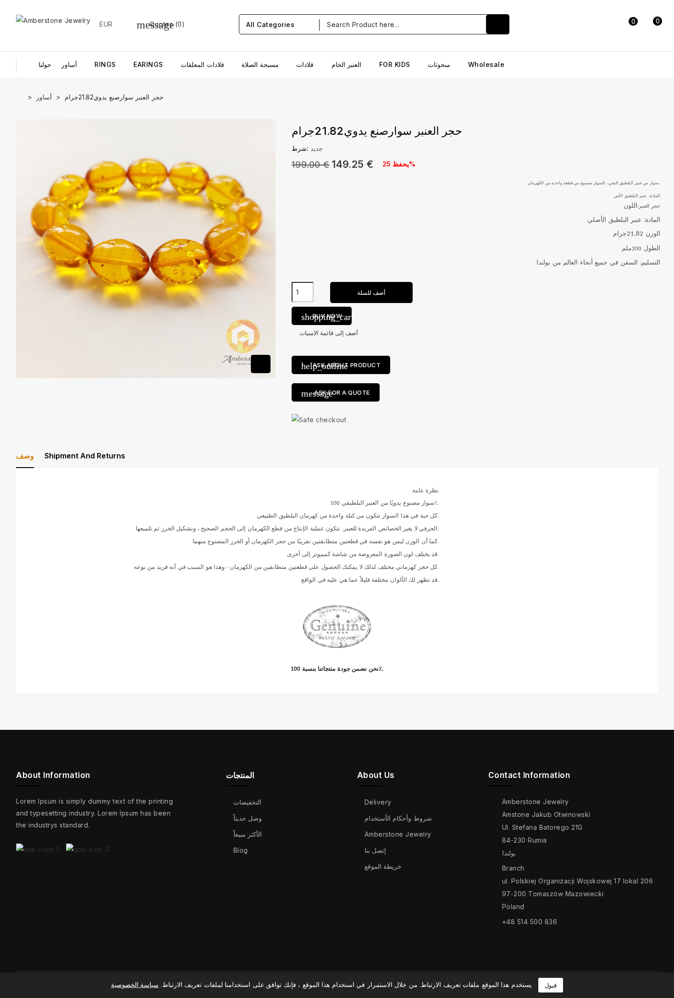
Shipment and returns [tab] (84, 455)
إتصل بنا (376, 850)
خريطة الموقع (383, 866)
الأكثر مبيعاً (247, 834)
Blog (240, 850)
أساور (69, 64)
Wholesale (486, 64)
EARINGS (148, 64)
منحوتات (439, 64)
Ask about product (341, 366)
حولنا (45, 64)
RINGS (105, 64)
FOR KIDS (394, 64)
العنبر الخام (346, 64)
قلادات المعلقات (202, 64)
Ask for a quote (335, 393)
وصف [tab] (25, 455)
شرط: (300, 148)
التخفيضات (247, 802)
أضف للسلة (371, 292)
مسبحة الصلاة (260, 64)
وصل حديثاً (247, 818)
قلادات (305, 64)
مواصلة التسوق (582, 124)
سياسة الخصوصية (135, 984)
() (161, 24)
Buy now (326, 317)
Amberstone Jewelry (398, 834)
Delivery (378, 802)
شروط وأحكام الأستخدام (398, 818)
